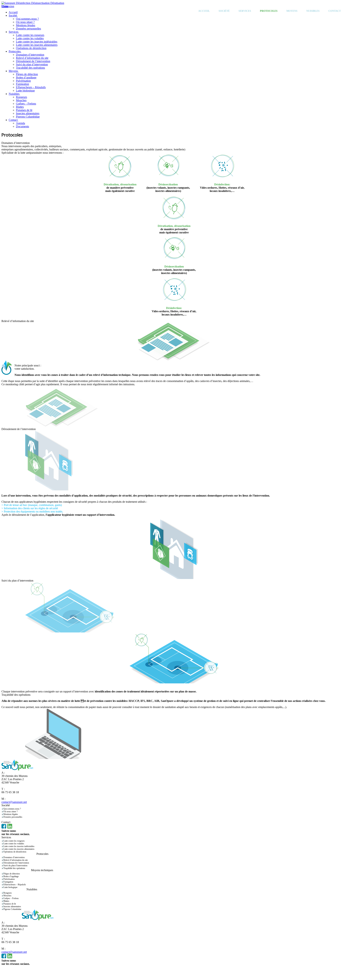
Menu (4, 6)
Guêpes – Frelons (11, 898)
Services (245, 11)
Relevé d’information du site (15, 860)
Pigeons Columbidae (12, 909)
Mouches (7, 895)
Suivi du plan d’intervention (15, 865)
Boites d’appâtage (11, 876)
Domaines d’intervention (14, 857)
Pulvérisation (9, 879)
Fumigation (8, 882)
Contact (334, 11)
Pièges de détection (11, 873)
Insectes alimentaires (12, 906)
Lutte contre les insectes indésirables (18, 846)
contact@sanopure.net (14, 802)
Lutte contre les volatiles (13, 843)
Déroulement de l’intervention (16, 863)
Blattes (6, 901)
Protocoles (268, 11)
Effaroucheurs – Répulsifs (14, 884)
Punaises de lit (9, 903)
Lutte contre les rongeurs (14, 841)
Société (224, 11)
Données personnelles (12, 817)
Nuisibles (313, 11)
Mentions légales (10, 814)
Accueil (204, 11)
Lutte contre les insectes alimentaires (18, 849)
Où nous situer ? (10, 811)
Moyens (291, 11)
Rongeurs (7, 893)
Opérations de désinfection (14, 851)
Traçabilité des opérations (14, 868)
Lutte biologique (10, 887)
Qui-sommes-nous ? (12, 809)
